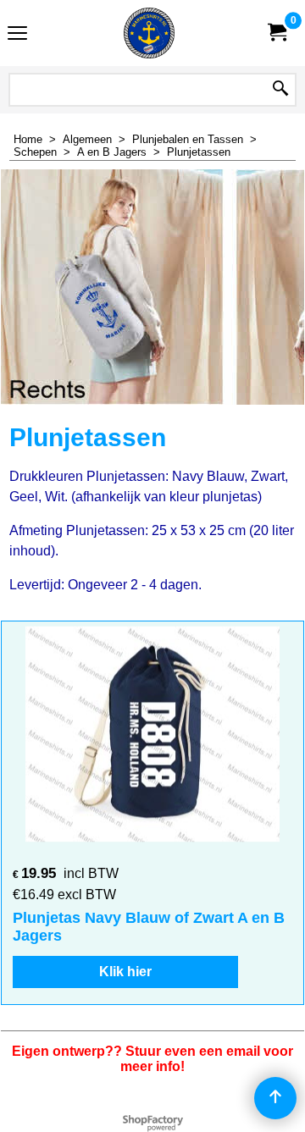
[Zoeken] (280, 89)
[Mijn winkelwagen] (276, 32)
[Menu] (17, 35)
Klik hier (125, 971)
